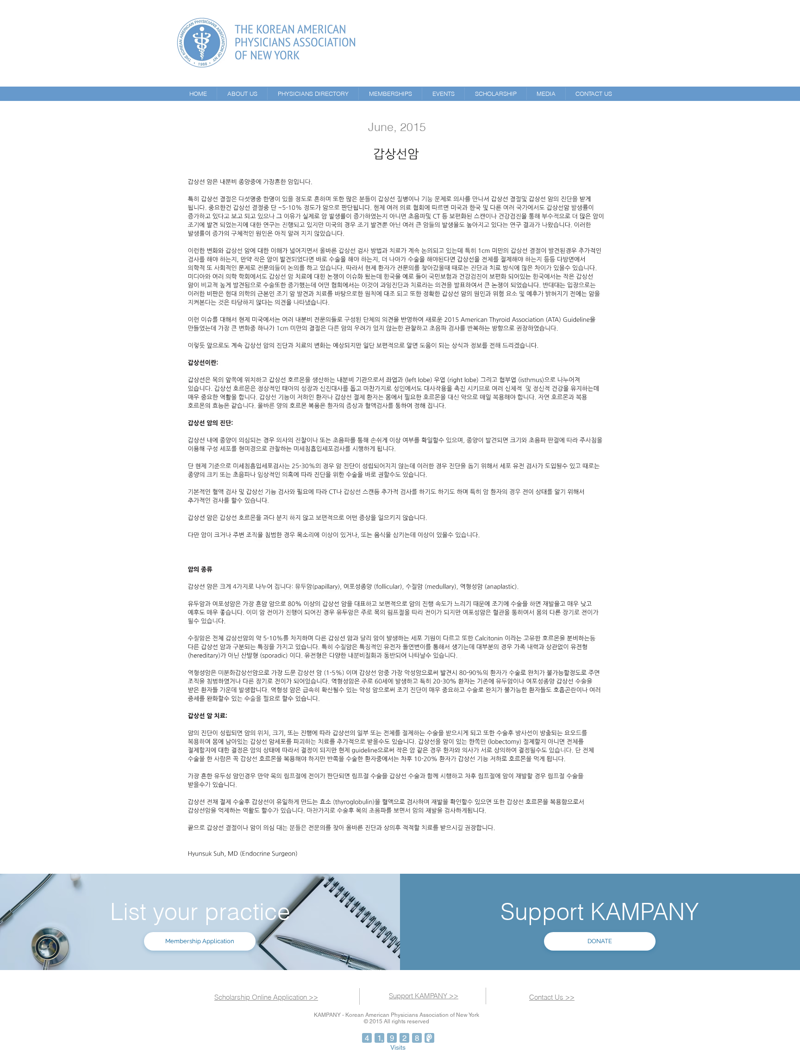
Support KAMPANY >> (423, 995)
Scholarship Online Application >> (266, 997)
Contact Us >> (552, 997)
